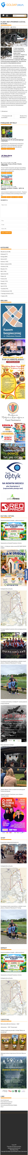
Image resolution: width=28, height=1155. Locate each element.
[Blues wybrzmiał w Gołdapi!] (14, 766)
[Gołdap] (3, 15)
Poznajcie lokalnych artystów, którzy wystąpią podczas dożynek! (13, 630)
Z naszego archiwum (6, 293)
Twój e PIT (14, 1144)
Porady (2, 281)
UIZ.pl (2, 1106)
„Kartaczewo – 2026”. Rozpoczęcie (9, 1027)
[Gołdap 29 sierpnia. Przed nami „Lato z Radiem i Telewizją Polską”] (14, 816)
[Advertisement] (14, 11)
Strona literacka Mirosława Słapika (9, 1105)
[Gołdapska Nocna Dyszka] (14, 608)
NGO (2, 271)
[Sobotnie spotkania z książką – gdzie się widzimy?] (14, 531)
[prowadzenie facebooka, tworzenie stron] (13, 511)
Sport (2, 286)
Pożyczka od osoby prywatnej (14, 1146)
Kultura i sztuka (15, 197)
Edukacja (3, 254)
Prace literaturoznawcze (6, 1101)
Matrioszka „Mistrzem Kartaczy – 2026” (10, 1024)
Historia (2, 259)
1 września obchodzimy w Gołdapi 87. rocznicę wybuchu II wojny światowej (14, 702)
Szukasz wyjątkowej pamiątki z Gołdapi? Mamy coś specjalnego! (13, 1031)
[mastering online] (13, 364)
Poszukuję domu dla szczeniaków (6, 116)
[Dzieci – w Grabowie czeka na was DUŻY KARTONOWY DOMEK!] (14, 568)
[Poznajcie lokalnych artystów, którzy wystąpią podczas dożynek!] (14, 645)
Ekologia (3, 256)
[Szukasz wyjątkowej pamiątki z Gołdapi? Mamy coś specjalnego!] (14, 1042)
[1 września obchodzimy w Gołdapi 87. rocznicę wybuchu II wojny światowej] (14, 723)
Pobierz (2, 276)
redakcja (14, 27)
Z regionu (3, 296)
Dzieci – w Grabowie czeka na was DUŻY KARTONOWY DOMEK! (13, 547)
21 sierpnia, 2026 (5, 138)
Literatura (20, 197)
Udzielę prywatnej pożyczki (14, 1148)
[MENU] (7, 16)
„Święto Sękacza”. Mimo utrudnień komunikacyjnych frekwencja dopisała (13, 790)
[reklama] (13, 399)
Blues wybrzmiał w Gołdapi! (7, 744)
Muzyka (2, 269)
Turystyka (3, 288)
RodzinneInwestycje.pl (6, 1103)
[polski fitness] (13, 501)
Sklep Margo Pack (14, 1149)
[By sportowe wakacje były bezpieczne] (14, 853)
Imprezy (8, 197)
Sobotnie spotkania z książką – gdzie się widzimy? (12, 520)
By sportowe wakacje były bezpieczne (10, 842)
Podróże (3, 278)
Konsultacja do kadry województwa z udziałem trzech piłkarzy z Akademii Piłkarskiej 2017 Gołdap (13, 662)
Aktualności (5, 111)
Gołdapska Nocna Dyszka (7, 589)
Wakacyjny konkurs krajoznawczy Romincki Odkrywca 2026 (13, 1054)
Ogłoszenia (9, 172)
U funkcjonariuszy (10, 148)
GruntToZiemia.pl (5, 1100)
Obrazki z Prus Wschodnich (23, 116)
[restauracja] (13, 459)
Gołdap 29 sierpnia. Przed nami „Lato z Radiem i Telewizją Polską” (12, 795)
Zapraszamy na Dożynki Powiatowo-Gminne (11, 543)
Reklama (3, 283)
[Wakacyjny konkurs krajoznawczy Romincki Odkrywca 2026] (14, 1074)
